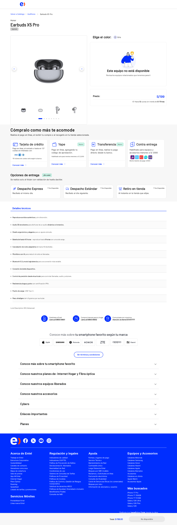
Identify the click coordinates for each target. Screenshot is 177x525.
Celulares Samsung (135, 460)
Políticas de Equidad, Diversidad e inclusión (66, 489)
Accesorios (132, 474)
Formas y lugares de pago (98, 458)
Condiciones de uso (57, 471)
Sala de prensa (16, 474)
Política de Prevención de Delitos (62, 463)
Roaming (13, 484)
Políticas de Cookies (57, 479)
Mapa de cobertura (18, 471)
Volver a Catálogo (17, 14)
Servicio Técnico (95, 460)
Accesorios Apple (134, 482)
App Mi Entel (15, 476)
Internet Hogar (16, 479)
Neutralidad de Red (57, 468)
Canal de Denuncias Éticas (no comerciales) (105, 482)
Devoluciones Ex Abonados (60, 466)
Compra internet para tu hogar (92, 318)
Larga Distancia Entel (96, 468)
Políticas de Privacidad (58, 476)
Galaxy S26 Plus (134, 503)
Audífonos (31, 14)
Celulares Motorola (135, 458)
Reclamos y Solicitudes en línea (100, 474)
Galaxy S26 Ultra (134, 501)
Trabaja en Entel (16, 458)
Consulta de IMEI (56, 494)
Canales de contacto (18, 466)
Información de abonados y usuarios (102, 487)
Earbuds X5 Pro (46, 14)
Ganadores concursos (19, 468)
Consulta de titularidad (97, 479)
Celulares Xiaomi (134, 466)
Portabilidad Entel (17, 501)
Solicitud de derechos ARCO (60, 486)
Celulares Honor (134, 463)
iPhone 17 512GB (134, 498)
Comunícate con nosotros (124, 318)
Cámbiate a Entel (57, 318)
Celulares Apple (134, 468)
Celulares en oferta (135, 476)
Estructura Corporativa (19, 460)
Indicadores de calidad (58, 458)
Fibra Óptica (15, 482)
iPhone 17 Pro (133, 493)
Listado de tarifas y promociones (23, 489)
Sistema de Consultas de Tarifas (62, 474)
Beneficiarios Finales (57, 492)
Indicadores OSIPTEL (57, 460)
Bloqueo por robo (95, 484)
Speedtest (14, 487)
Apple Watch (133, 479)
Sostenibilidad (16, 463)
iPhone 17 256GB (134, 495)
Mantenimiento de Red (97, 463)
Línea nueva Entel (17, 503)
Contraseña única (95, 466)
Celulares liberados (135, 471)
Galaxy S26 (132, 506)
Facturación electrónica (97, 476)
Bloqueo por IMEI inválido (98, 471)
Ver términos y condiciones (88, 354)
